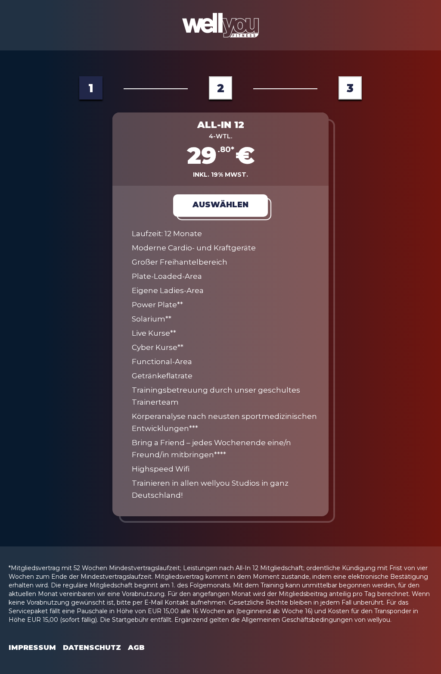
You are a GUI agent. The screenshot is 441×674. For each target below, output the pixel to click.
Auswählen (220, 204)
